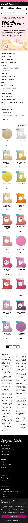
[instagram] (2, 3)
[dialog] (14, 510)
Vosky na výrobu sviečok (10, 68)
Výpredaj (5, 119)
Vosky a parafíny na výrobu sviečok (9, 491)
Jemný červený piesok (7, 292)
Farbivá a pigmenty (8, 79)
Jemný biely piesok (20, 141)
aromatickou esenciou (19, 384)
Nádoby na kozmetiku (9, 62)
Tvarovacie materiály (9, 88)
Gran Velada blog (6, 464)
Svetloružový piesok (7, 249)
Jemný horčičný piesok (21, 184)
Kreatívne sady (7, 96)
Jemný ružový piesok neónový (7, 270)
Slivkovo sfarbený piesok (21, 313)
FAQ (2, 462)
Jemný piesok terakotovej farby (7, 227)
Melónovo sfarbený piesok (21, 292)
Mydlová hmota (7, 59)
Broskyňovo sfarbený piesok (7, 206)
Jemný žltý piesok (7, 183)
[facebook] (4, 3)
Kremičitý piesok (7, 141)
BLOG (2, 4)
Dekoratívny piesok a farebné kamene (13, 115)
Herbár (4, 74)
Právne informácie (6, 483)
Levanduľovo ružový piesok (7, 334)
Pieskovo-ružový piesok (7, 313)
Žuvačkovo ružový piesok (20, 249)
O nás (2, 480)
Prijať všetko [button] (14, 516)
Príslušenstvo (7, 94)
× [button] (26, 500)
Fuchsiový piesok (21, 269)
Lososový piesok (21, 226)
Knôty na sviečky (8, 85)
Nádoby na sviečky (8, 91)
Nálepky (4, 82)
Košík (2, 470)
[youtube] (7, 3)
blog (17, 430)
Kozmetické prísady (8, 99)
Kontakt (3, 459)
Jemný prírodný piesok (7, 163)
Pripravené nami (7, 110)
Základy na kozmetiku (9, 107)
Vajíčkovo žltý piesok (21, 163)
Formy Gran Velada (8, 54)
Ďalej (21, 347)
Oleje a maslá (6, 71)
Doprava (3, 475)
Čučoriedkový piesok (20, 334)
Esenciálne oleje (7, 56)
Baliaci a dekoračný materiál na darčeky (12, 103)
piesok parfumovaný (21, 381)
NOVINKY (12, 4)
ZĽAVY (16, 4)
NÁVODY (7, 4)
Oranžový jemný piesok (21, 206)
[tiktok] (9, 3)
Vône (4, 65)
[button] (14, 520)
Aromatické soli (7, 112)
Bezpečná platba (6, 478)
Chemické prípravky (8, 76)
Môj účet (3, 467)
